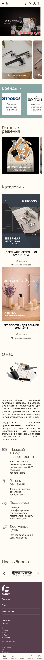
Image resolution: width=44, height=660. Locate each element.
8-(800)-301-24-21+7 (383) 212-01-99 (6, 633)
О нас (4, 605)
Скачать (23, 261)
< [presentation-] (4, 573)
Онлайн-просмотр (23, 264)
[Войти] (34, 3)
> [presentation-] (38, 573)
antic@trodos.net (8, 641)
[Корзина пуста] (39, 3)
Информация (8, 611)
